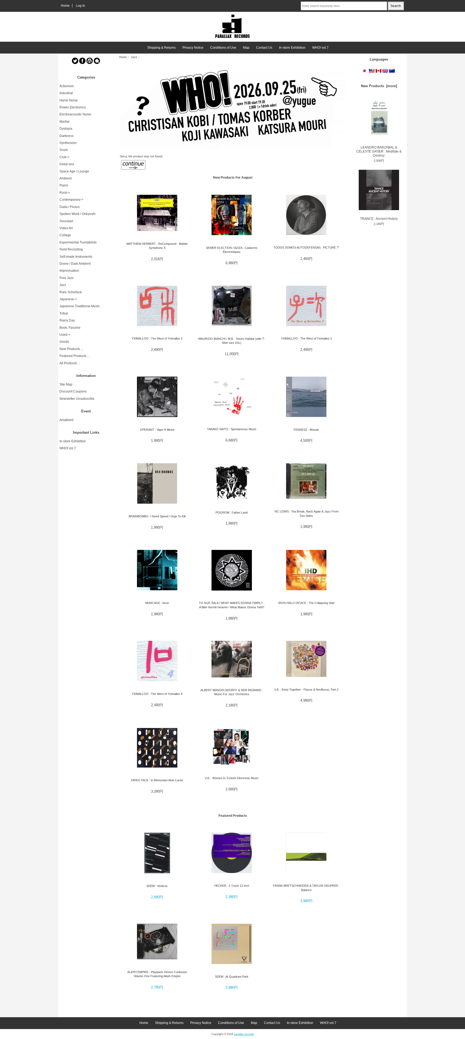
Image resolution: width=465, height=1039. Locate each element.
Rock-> (64, 193)
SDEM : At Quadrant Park (231, 976)
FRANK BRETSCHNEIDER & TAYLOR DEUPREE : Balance (306, 887)
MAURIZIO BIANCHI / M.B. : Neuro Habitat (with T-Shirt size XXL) (231, 340)
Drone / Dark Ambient (75, 264)
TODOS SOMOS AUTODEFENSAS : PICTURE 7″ (306, 247)
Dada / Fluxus (69, 207)
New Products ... (71, 349)
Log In (80, 6)
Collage (65, 235)
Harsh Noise (68, 100)
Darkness (66, 136)
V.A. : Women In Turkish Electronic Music (232, 778)
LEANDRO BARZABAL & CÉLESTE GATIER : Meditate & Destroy (378, 152)
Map (246, 48)
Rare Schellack (70, 292)
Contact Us (264, 48)
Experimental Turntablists (78, 242)
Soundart (66, 221)
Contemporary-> (71, 200)
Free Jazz (66, 278)
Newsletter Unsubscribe (76, 399)
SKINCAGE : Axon (157, 603)
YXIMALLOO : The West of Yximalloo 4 (157, 693)
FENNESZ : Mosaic (306, 429)
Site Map (65, 384)
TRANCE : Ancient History (379, 219)
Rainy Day (67, 320)
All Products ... (69, 363)
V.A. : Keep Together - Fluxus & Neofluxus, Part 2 (306, 689)
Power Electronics (72, 107)
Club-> (64, 157)
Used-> (64, 335)
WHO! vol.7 (320, 48)
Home (65, 6)
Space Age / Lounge (74, 171)
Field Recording (71, 249)
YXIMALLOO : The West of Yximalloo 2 (157, 338)
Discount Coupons (73, 391)
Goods (64, 342)
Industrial (66, 93)
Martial (64, 121)
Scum (63, 150)
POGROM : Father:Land (232, 512)
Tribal (63, 313)
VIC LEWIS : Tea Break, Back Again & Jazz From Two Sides (306, 513)
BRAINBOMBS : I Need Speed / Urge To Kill (157, 516)
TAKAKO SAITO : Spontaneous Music (231, 429)
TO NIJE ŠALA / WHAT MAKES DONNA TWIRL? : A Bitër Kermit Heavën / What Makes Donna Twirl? (231, 605)
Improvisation (69, 271)
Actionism (66, 86)
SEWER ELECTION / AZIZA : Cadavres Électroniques (232, 249)
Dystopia (65, 128)
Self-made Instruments (75, 257)
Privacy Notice (192, 48)
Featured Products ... (74, 356)
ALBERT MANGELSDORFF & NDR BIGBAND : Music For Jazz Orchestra (231, 692)
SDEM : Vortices (157, 886)
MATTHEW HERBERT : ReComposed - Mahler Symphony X (157, 245)
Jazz (134, 57)
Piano (63, 185)
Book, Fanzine (69, 328)
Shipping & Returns (161, 48)
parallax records (244, 1034)
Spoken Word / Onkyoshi (77, 214)
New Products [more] (379, 86)
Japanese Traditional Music (79, 306)
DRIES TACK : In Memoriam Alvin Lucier (157, 780)
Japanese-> (68, 299)
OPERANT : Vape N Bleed (157, 429)
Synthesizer (68, 143)
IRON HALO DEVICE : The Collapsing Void (306, 603)
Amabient (66, 420)
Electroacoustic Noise (75, 114)
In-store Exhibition (292, 48)
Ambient (65, 178)
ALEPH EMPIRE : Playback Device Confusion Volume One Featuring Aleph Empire (157, 974)
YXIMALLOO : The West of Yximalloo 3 (306, 338)
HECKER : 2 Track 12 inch (231, 885)
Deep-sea (66, 164)
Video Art (66, 228)
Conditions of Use (223, 48)
